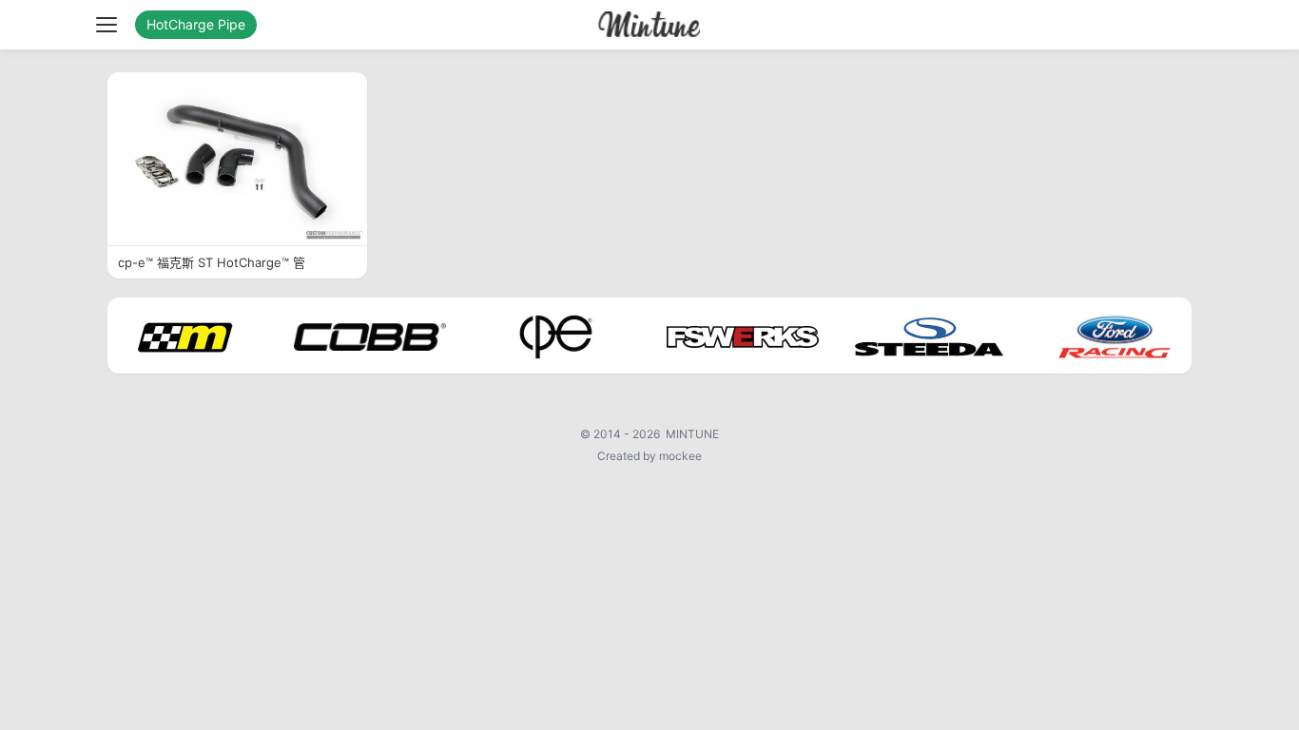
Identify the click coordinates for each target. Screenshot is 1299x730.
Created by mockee (649, 456)
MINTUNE (692, 434)
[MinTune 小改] (650, 24)
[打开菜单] (106, 24)
